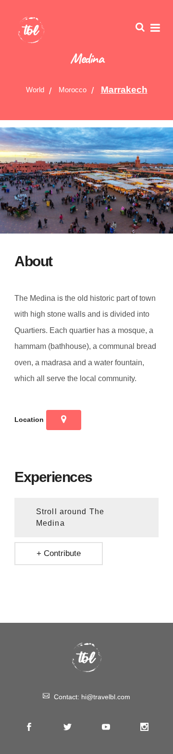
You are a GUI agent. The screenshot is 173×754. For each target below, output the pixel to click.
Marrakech (124, 90)
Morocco (72, 90)
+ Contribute (59, 553)
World (35, 90)
